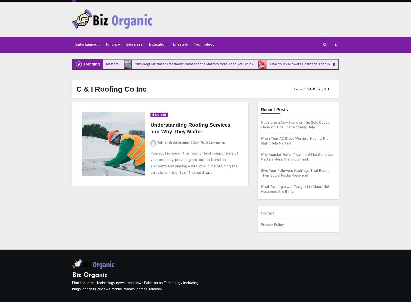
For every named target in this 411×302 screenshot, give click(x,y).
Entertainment (87, 44)
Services (159, 115)
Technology (204, 44)
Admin (162, 142)
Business (134, 44)
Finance (113, 44)
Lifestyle (180, 44)
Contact (267, 213)
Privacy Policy (272, 225)
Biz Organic (89, 275)
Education (158, 44)
